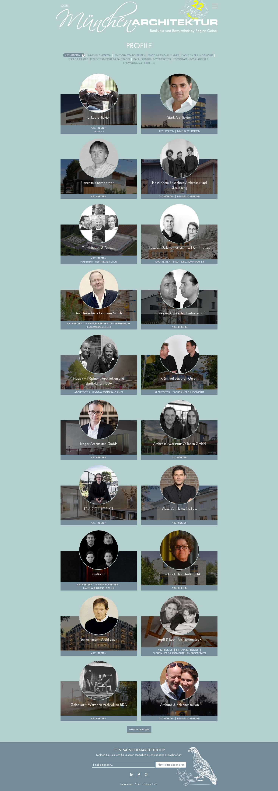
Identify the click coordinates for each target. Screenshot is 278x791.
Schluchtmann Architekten (98, 639)
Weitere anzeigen (139, 729)
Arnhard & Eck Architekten (179, 704)
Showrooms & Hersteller (139, 62)
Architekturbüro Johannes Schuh (99, 313)
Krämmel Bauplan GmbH (179, 378)
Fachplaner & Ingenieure (197, 55)
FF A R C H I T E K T (98, 508)
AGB (137, 784)
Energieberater (78, 59)
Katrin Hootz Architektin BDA (179, 574)
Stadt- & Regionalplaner (163, 55)
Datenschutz (150, 784)
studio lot (98, 574)
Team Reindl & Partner (98, 247)
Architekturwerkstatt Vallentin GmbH (179, 443)
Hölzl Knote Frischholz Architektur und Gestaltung (179, 185)
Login (65, 6)
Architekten (72, 55)
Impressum (126, 784)
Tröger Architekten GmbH (98, 443)
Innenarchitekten (99, 55)
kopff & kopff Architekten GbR (179, 639)
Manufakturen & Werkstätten (152, 59)
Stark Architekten (179, 117)
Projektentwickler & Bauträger (110, 59)
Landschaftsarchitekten (130, 55)
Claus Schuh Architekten (179, 508)
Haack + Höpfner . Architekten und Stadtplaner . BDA (98, 381)
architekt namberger (99, 182)
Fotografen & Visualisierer (190, 59)
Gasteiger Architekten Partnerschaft (179, 313)
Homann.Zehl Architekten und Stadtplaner (179, 247)
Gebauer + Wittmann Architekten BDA (99, 704)
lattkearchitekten (98, 117)
